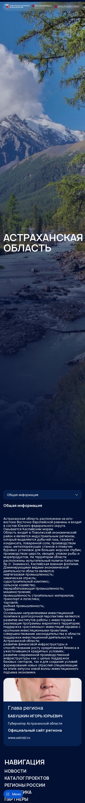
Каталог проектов (27, 778)
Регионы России (25, 785)
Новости (16, 771)
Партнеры (16, 799)
